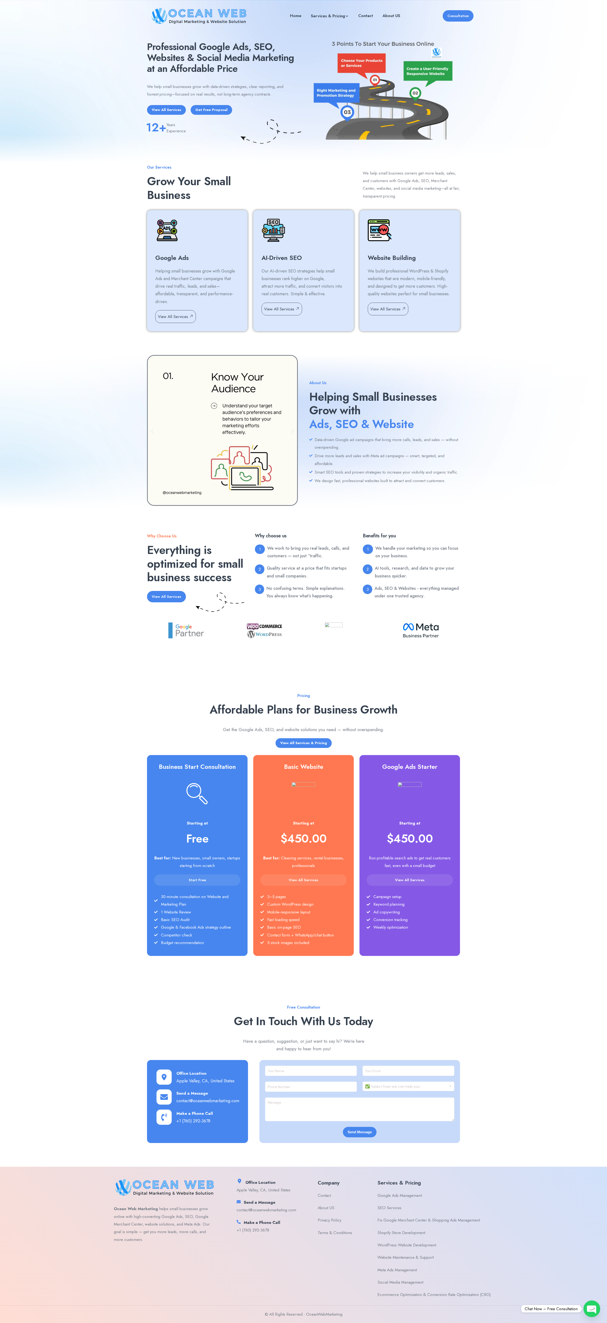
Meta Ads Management (397, 1270)
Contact (365, 15)
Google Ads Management (399, 1195)
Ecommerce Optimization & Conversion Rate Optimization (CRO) (434, 1294)
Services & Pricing (328, 16)
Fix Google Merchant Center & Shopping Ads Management (428, 1220)
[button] (152, 432)
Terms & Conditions (335, 1232)
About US (391, 15)
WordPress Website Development (406, 1245)
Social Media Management (400, 1282)
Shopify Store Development (401, 1232)
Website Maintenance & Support (405, 1257)
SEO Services (389, 1208)
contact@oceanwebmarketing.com (207, 1101)
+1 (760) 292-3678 (193, 1121)
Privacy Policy (329, 1220)
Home (295, 15)
